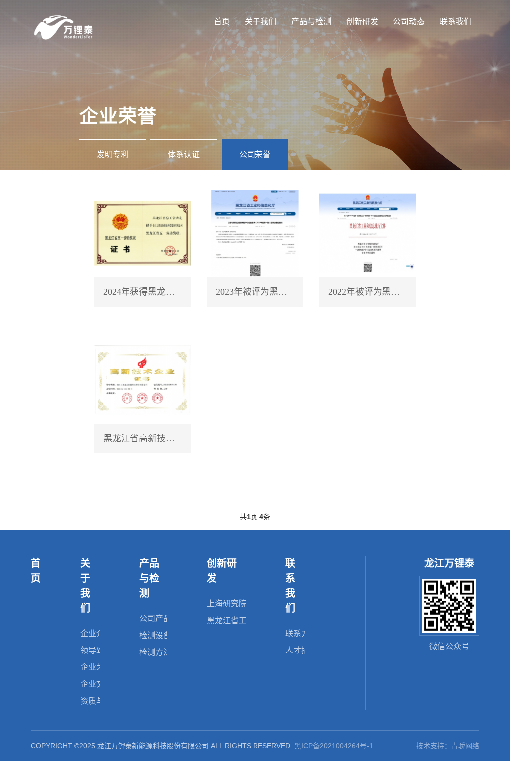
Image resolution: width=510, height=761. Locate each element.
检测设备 (155, 635)
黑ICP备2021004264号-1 (333, 746)
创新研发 (362, 21)
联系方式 (301, 633)
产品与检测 (311, 21)
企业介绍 (96, 633)
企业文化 (96, 684)
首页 (222, 21)
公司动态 (409, 21)
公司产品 (155, 618)
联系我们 (456, 21)
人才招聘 (301, 650)
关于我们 (260, 21)
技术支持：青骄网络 (447, 746)
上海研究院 (227, 603)
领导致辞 (96, 650)
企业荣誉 (96, 667)
